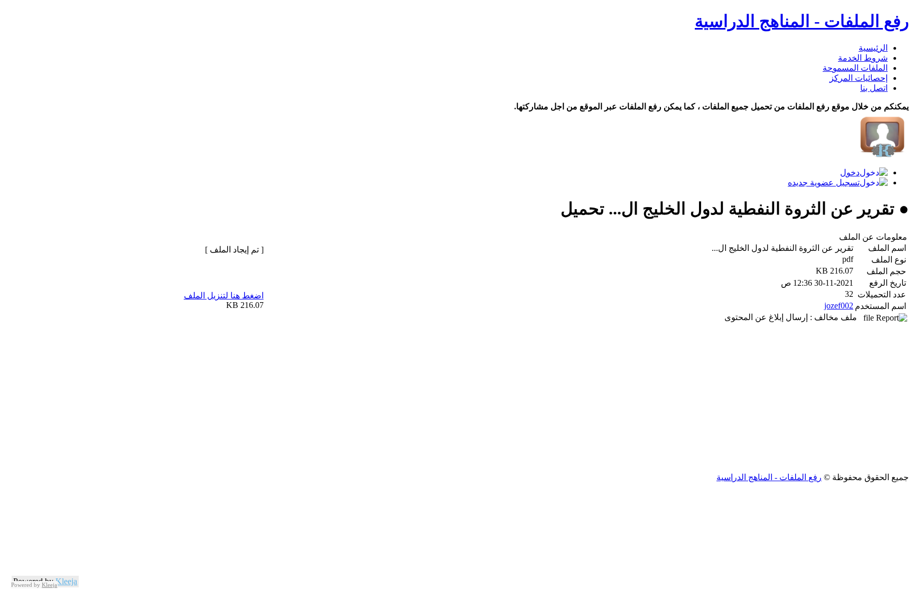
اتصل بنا (874, 87)
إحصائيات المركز (859, 77)
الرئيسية (873, 47)
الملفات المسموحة (855, 67)
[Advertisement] (592, 398)
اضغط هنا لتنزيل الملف (224, 295)
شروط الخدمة (863, 57)
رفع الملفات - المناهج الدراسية (802, 21)
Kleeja (66, 581)
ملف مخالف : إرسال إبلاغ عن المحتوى (793, 317)
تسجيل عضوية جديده (824, 182)
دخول (850, 172)
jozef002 (838, 305)
